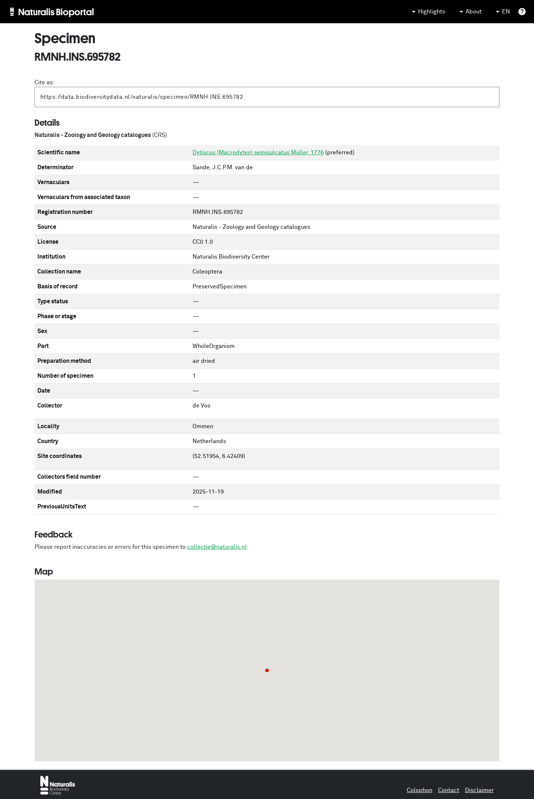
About (474, 12)
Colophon (419, 790)
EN (506, 12)
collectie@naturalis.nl (217, 547)
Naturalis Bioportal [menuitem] (56, 12)
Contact (448, 790)
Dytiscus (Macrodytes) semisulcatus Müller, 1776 (258, 152)
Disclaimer (479, 790)
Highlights (431, 12)
